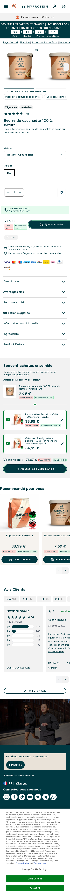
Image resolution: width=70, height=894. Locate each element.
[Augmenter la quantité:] (20, 192)
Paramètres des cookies (19, 775)
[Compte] (55, 6)
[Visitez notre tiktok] (22, 797)
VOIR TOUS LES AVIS (18, 667)
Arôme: (8, 148)
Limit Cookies (35, 879)
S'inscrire (15, 765)
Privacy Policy (22, 863)
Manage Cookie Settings (35, 869)
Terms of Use (40, 863)
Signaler (52, 667)
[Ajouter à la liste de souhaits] (61, 192)
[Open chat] (53, 797)
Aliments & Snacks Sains (44, 42)
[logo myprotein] (35, 6)
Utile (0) (56, 663)
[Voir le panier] (64, 6)
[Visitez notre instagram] (6, 797)
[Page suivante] (65, 679)
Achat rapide (22, 559)
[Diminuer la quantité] (8, 192)
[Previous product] (59, 570)
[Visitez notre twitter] (38, 797)
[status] (14, 192)
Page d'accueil (10, 42)
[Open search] (14, 6)
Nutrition (25, 42)
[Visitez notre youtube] (30, 797)
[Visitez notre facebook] (14, 797)
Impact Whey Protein (19, 535)
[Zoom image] (36, 50)
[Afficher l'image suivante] (66, 67)
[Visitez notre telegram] (45, 797)
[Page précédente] (59, 679)
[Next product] (65, 570)
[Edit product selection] (62, 420)
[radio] (9, 172)
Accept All (35, 888)
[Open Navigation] (6, 6)
